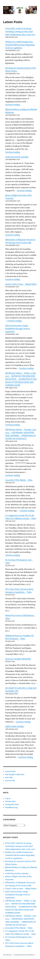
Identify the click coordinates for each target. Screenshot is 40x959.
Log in (8, 798)
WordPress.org (11, 807)
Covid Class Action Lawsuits (16, 157)
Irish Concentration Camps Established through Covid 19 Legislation (17, 328)
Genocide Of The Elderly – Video (19, 480)
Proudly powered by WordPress (24, 955)
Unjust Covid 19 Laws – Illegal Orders (21, 284)
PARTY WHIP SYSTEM (14, 726)
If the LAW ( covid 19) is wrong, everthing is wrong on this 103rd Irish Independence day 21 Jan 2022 (20, 31)
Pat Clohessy (7, 955)
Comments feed (12, 804)
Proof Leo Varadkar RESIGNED (18, 659)
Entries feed (10, 801)
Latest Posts (10, 771)
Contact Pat (10, 780)
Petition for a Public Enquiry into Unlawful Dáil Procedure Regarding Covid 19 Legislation (20, 45)
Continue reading (12, 105)
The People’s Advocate (14, 774)
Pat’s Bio (9, 777)
